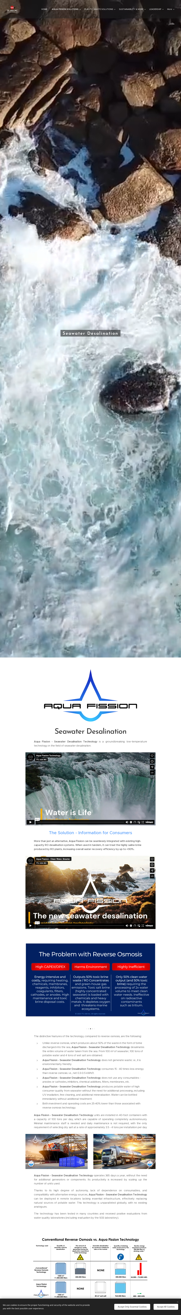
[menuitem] (45, 9)
